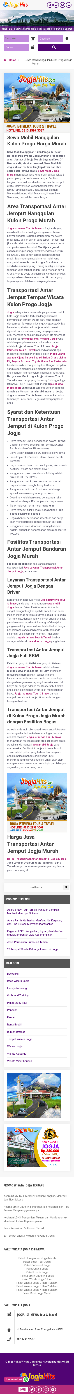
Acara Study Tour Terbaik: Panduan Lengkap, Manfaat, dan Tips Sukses (33, 911)
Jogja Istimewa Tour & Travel (33, 637)
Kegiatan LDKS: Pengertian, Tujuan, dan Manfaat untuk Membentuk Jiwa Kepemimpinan (35, 933)
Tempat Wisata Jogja (19, 1039)
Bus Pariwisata (58, 361)
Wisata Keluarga (16, 1053)
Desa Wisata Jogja (18, 981)
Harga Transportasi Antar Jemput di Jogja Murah (36, 858)
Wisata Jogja (14, 1046)
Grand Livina (58, 357)
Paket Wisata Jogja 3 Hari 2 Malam (37, 1286)
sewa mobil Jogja (43, 744)
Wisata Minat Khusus (19, 1061)
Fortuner (25, 361)
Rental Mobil (14, 1024)
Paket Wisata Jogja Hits (28, 1361)
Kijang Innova (25, 357)
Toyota (15, 361)
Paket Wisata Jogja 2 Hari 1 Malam (37, 1282)
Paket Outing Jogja (37, 1268)
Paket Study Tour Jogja (37, 1261)
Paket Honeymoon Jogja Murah (37, 1258)
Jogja (10, 312)
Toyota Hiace (40, 361)
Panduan (12, 1010)
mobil (53, 353)
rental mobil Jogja (40, 641)
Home (12, 60)
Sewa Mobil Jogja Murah (37, 1293)
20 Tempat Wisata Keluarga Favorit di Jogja (32, 949)
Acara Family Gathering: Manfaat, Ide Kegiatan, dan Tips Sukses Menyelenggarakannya (34, 922)
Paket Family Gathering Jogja (37, 1275)
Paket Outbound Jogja (37, 1265)
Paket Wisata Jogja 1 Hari (37, 1279)
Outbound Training (18, 995)
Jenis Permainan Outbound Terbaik (27, 942)
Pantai (11, 1017)
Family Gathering (17, 988)
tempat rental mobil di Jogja (40, 338)
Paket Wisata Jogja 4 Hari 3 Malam (37, 1289)
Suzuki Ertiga (42, 357)
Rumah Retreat (16, 1032)
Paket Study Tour (17, 1002)
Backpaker (13, 973)
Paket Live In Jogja (37, 1272)
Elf (8, 361)
